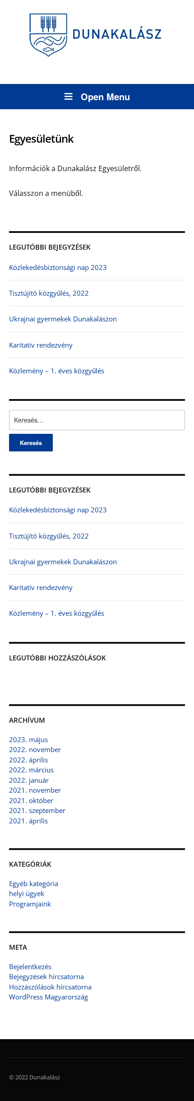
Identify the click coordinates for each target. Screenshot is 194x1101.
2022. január (29, 780)
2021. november (35, 789)
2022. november (35, 749)
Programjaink (30, 903)
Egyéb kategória (33, 883)
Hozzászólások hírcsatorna (50, 986)
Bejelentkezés (30, 966)
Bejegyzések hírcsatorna (46, 976)
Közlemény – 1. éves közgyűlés (56, 370)
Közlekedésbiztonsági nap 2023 (58, 267)
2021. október (31, 800)
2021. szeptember (37, 810)
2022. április (28, 759)
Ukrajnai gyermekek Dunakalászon (63, 318)
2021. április (28, 820)
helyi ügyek (26, 893)
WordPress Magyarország (48, 996)
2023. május (28, 739)
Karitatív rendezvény (41, 344)
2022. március (31, 769)
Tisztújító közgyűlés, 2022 (49, 292)
